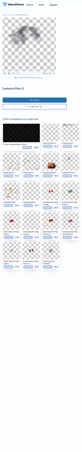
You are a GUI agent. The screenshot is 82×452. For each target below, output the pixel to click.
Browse (29, 4)
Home (5, 15)
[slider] (36, 73)
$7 (38, 205)
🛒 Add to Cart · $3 (35, 107)
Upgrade (53, 4)
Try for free (27, 147)
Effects (11, 15)
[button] (9, 73)
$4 (18, 205)
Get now (36, 100)
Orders (41, 4)
